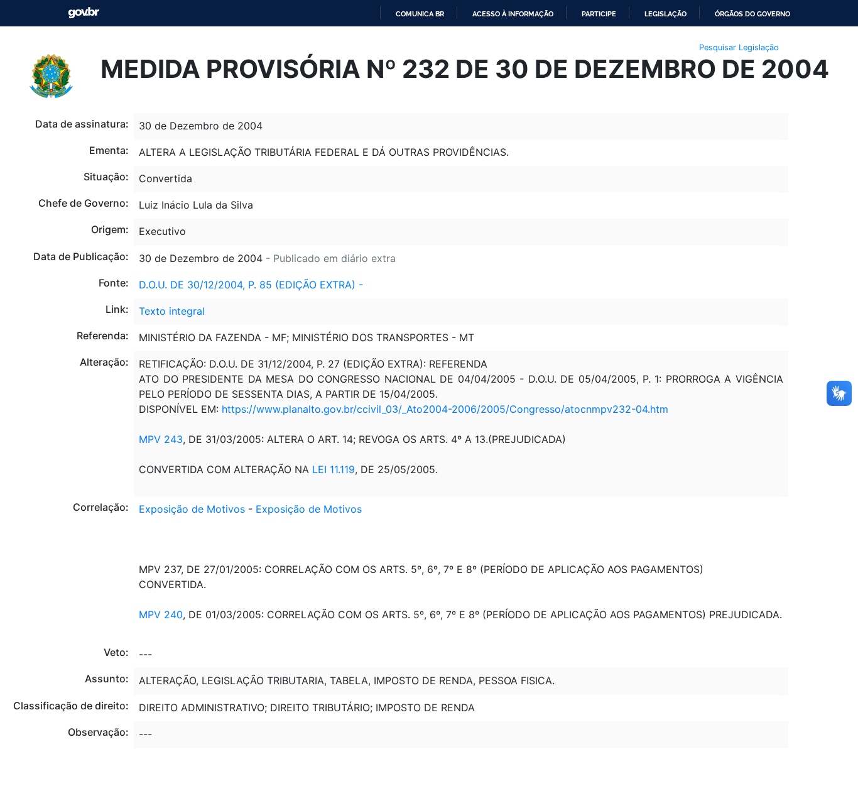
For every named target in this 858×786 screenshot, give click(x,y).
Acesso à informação (512, 13)
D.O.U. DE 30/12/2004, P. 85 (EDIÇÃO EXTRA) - (251, 284)
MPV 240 (161, 614)
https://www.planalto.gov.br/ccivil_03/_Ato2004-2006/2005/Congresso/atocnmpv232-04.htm (445, 409)
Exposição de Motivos (192, 509)
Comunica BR (420, 13)
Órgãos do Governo (752, 13)
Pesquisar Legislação (739, 47)
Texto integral (172, 311)
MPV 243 (161, 439)
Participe (599, 13)
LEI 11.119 (333, 469)
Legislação (665, 13)
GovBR (83, 13)
